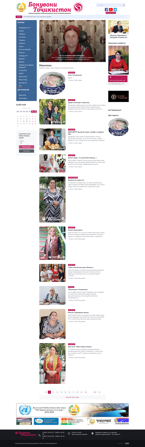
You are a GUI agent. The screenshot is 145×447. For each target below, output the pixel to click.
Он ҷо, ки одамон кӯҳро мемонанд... (72, 55)
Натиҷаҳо (26, 151)
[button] (42, 41)
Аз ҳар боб (23, 70)
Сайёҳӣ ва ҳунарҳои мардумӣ (26, 66)
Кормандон (23, 98)
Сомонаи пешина (111, 13)
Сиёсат (21, 31)
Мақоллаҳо (23, 80)
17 (17, 121)
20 (27, 121)
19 (23, 121)
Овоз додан (26, 147)
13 (26, 118)
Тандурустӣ (23, 56)
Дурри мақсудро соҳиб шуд (78, 102)
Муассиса (22, 95)
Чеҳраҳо (22, 40)
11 (20, 118)
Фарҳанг (22, 59)
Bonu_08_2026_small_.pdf (117, 80)
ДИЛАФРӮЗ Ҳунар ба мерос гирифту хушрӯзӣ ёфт (86, 133)
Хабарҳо (22, 34)
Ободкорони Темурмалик (78, 289)
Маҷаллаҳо (23, 76)
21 (29, 121)
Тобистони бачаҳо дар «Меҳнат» (80, 267)
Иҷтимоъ (22, 37)
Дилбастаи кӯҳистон (76, 180)
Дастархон (23, 83)
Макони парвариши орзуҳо (78, 312)
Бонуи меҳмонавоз (75, 230)
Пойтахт (22, 52)
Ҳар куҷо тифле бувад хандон (80, 347)
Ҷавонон (22, 43)
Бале (21, 141)
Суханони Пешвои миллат (31, 17)
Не (21, 143)
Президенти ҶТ (24, 28)
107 (95, 392)
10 (85, 392)
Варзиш (22, 62)
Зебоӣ (21, 73)
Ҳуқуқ (21, 46)
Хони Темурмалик (75, 75)
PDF (20, 86)
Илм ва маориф (24, 49)
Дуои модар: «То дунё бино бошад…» (82, 158)
